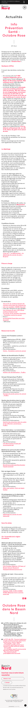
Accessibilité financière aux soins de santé (14, 319)
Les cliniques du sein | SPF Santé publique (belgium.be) (13, 311)
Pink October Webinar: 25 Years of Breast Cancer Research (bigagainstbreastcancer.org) (14, 568)
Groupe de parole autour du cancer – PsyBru (14, 394)
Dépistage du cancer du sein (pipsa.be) (12, 515)
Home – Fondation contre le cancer (14, 351)
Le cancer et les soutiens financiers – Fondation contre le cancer (14, 314)
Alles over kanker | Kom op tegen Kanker (13, 489)
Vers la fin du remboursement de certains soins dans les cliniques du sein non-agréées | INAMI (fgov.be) (14, 305)
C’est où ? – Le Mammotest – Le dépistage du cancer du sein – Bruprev (13, 255)
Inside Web (16, 706)
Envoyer (7, 682)
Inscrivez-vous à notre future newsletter (12, 674)
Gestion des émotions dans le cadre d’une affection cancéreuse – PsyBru (14, 424)
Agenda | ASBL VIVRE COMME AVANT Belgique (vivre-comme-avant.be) (13, 592)
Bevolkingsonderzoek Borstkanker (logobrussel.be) (14, 466)
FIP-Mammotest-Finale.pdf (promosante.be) (12, 444)
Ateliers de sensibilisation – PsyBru (14, 372)
